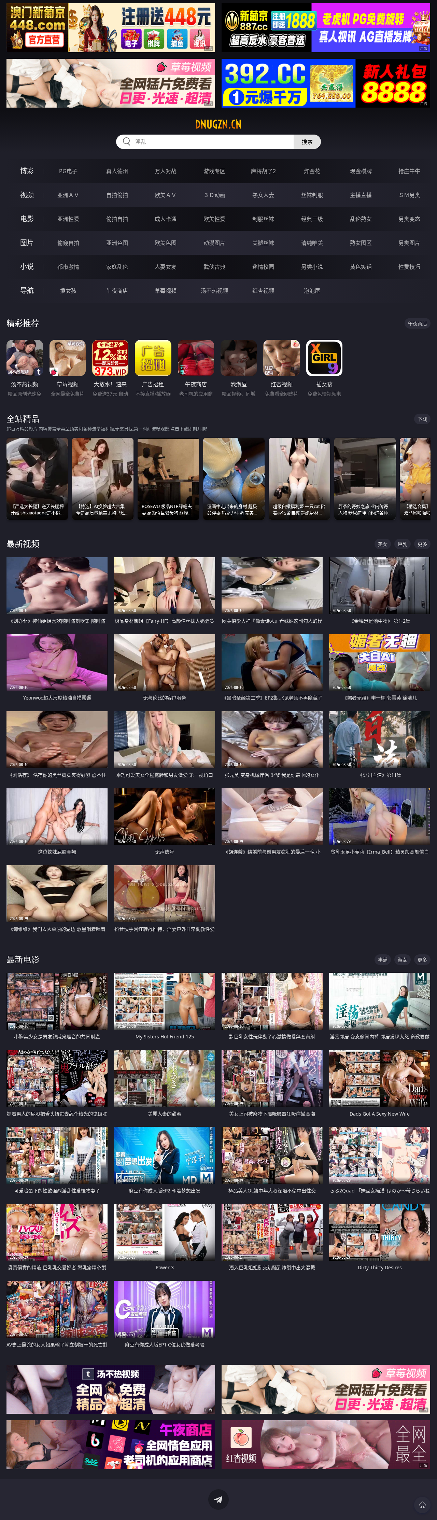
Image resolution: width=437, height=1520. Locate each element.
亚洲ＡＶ (68, 195)
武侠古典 (214, 267)
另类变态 (409, 219)
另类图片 (409, 243)
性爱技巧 (409, 267)
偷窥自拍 (68, 243)
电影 (27, 218)
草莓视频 (166, 290)
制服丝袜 (263, 219)
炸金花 (312, 171)
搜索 (307, 142)
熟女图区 (361, 243)
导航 (27, 290)
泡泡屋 (312, 290)
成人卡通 (166, 219)
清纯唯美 (312, 243)
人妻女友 (166, 267)
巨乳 (402, 544)
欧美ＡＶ (166, 195)
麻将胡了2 (263, 171)
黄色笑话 (361, 267)
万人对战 (166, 171)
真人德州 (117, 171)
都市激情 (68, 267)
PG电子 (68, 171)
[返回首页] (422, 1505)
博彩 (27, 171)
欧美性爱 (214, 219)
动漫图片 (214, 243)
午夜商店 (117, 290)
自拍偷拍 (117, 195)
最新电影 (22, 959)
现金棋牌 (361, 171)
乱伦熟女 (361, 219)
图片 (27, 242)
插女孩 (68, 290)
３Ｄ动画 (214, 195)
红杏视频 (263, 290)
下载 (422, 419)
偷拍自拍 (117, 219)
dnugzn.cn (218, 124)
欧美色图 (166, 243)
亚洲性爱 (68, 219)
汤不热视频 (214, 290)
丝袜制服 (312, 195)
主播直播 (361, 195)
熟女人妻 (263, 195)
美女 (382, 544)
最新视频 (22, 543)
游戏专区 (214, 171)
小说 (27, 266)
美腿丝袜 (263, 243)
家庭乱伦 (117, 267)
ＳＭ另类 (409, 195)
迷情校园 (263, 267)
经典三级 (312, 219)
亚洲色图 (117, 243)
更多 (422, 544)
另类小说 (312, 267)
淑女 (402, 959)
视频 (27, 194)
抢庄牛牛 (409, 171)
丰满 (382, 959)
